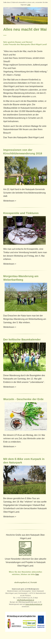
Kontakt (34, 582)
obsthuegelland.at (21, 582)
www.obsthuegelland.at (34, 604)
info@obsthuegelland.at (25, 600)
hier (37, 574)
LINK (28, 5)
